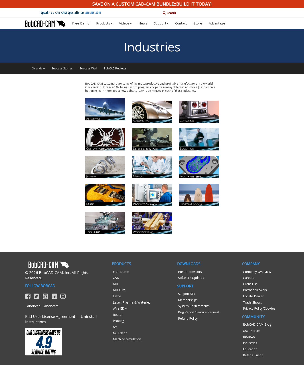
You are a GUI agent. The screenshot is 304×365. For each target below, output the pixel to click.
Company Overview (257, 272)
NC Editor (120, 333)
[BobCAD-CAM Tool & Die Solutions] (105, 225)
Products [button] (103, 23)
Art (115, 327)
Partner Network (255, 290)
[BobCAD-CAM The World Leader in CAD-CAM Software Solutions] (45, 22)
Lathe (117, 296)
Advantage (217, 23)
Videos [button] (124, 23)
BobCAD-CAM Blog (257, 324)
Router (118, 314)
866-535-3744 (93, 12)
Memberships (188, 300)
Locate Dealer (253, 296)
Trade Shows (252, 302)
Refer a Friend (253, 355)
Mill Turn (119, 290)
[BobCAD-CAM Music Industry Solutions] (105, 197)
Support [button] (160, 23)
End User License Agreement (50, 316)
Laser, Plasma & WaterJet (131, 302)
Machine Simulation (127, 339)
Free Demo (80, 23)
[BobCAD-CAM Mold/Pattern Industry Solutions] (199, 170)
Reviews (249, 337)
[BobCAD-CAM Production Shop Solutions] (152, 197)
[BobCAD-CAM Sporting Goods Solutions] (199, 197)
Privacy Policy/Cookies (259, 308)
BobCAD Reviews (115, 68)
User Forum (251, 330)
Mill (115, 284)
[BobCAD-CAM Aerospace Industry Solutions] (105, 112)
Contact (181, 23)
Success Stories (62, 68)
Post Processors (190, 272)
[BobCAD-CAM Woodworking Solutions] (152, 225)
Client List (250, 284)
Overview (38, 68)
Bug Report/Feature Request (198, 312)
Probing (118, 320)
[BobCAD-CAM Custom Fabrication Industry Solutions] (105, 142)
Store (198, 23)
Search (171, 13)
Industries (250, 343)
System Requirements (194, 306)
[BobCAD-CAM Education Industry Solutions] (199, 142)
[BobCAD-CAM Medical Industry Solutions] (152, 170)
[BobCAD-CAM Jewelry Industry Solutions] (105, 170)
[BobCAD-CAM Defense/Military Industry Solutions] (152, 142)
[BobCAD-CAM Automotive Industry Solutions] (152, 114)
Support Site (187, 294)
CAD (116, 278)
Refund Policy (188, 318)
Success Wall (88, 68)
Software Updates (191, 278)
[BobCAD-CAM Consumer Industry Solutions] (199, 114)
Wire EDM (120, 308)
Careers (248, 278)
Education (250, 349)
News (142, 23)
